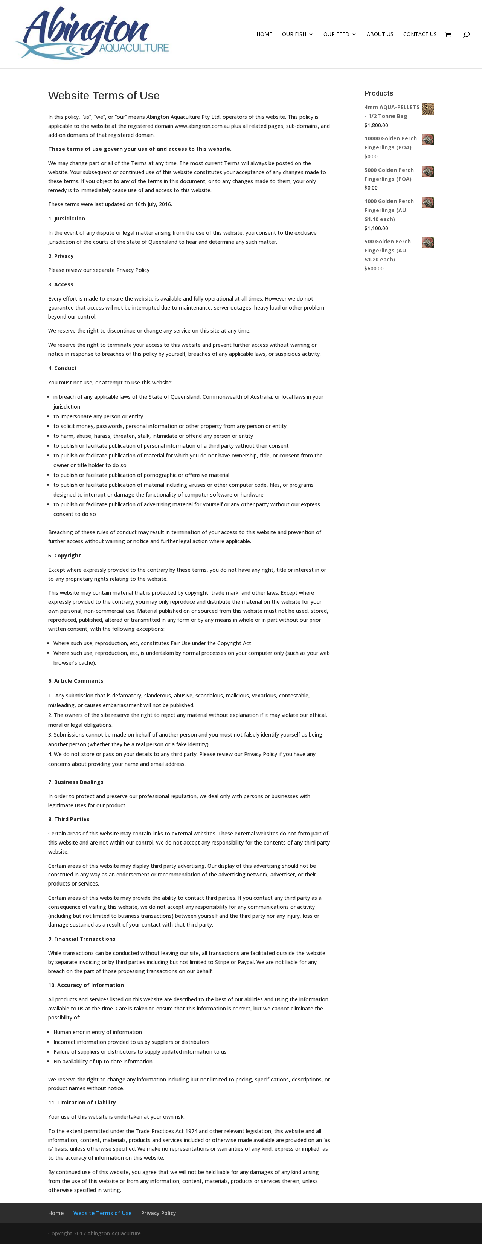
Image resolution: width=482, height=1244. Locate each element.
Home (264, 35)
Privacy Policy (158, 1213)
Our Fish (294, 35)
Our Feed (336, 35)
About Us (380, 35)
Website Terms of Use (102, 1213)
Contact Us (420, 35)
